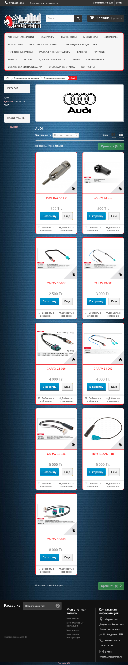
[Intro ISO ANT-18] (103, 429)
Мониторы (90, 36)
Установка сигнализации (25, 66)
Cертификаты (95, 59)
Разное (12, 59)
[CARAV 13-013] (103, 173)
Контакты (88, 66)
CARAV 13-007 (56, 283)
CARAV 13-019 (56, 539)
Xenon (75, 59)
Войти (119, 2)
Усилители (15, 44)
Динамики (111, 36)
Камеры (82, 51)
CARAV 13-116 (56, 453)
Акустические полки (43, 44)
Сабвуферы (47, 36)
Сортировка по (43, 135)
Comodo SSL (64, 663)
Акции (28, 59)
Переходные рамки (20, 51)
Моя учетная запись (76, 611)
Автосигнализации (21, 36)
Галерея (14, 127)
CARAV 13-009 (103, 368)
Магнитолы (69, 36)
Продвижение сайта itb (15, 637)
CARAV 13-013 (103, 198)
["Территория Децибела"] (22, 20)
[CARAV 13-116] (56, 429)
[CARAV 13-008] (103, 258)
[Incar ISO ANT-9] (56, 173)
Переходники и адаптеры (81, 44)
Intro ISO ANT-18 (103, 453)
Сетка (113, 137)
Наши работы (16, 117)
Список (121, 137)
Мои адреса (72, 630)
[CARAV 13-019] (56, 514)
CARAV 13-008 (103, 283)
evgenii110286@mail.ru (111, 657)
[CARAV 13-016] (56, 343)
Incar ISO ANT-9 (56, 198)
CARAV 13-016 (56, 368)
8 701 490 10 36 (16, 3)
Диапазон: (9, 101)
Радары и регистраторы (54, 51)
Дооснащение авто (52, 59)
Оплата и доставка (62, 66)
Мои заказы (72, 618)
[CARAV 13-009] (103, 343)
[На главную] (7, 78)
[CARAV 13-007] (56, 258)
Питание (99, 51)
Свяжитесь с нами (103, 2)
